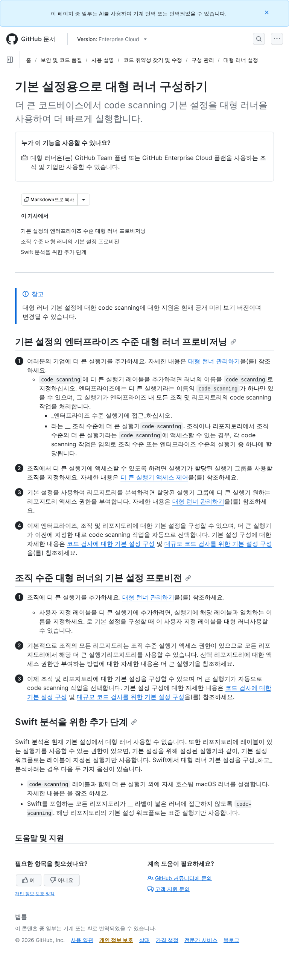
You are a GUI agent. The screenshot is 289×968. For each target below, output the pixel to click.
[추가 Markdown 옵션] (83, 200)
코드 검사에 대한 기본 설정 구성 (111, 543)
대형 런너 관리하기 (214, 361)
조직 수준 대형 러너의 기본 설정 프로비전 (98, 577)
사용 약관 (82, 940)
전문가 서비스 (201, 940)
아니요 (65, 880)
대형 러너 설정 (241, 60)
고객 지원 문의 (172, 889)
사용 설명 (102, 60)
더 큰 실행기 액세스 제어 (154, 477)
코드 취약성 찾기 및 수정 (152, 60)
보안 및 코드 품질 (61, 60)
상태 (144, 940)
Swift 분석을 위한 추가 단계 (71, 721)
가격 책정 (167, 940)
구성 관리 (203, 60)
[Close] (268, 12)
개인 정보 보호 (116, 940)
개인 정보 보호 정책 (35, 893)
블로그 (231, 940)
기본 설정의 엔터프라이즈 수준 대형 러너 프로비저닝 (121, 341)
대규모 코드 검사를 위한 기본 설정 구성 (218, 543)
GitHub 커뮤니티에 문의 (183, 878)
